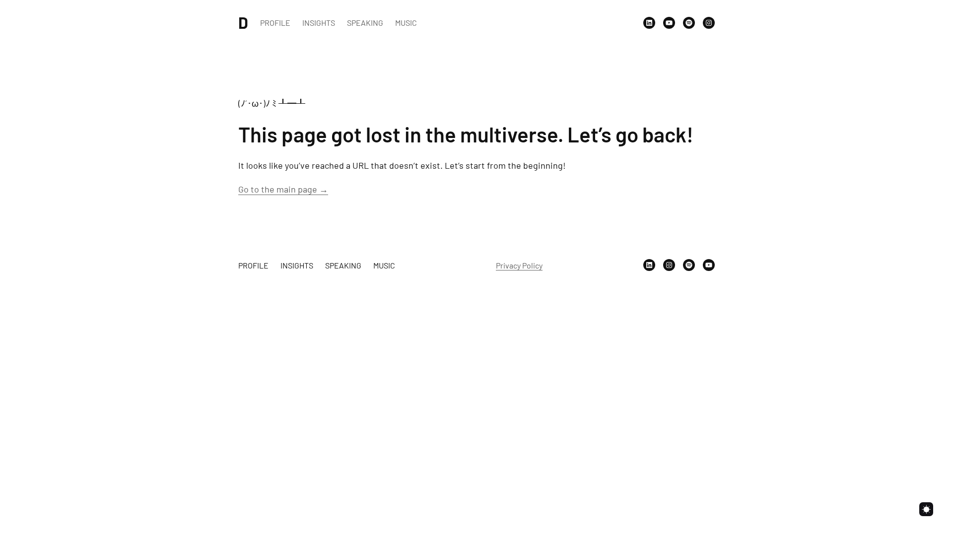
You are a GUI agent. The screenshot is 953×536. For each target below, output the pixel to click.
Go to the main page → (283, 189)
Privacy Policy (519, 265)
